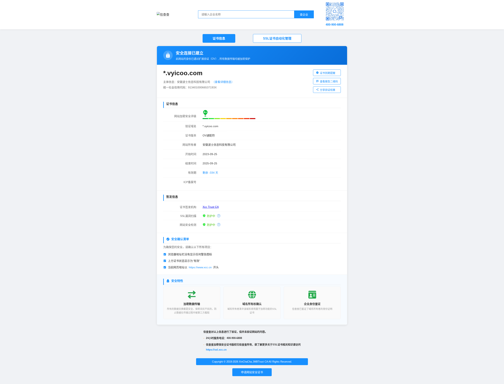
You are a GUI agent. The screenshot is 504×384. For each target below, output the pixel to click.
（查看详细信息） (223, 81)
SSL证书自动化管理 (277, 38)
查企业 (304, 14)
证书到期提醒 (327, 72)
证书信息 (219, 38)
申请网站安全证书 (252, 372)
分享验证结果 (327, 89)
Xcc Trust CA (211, 206)
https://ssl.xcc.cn (216, 349)
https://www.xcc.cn (200, 267)
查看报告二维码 (329, 81)
